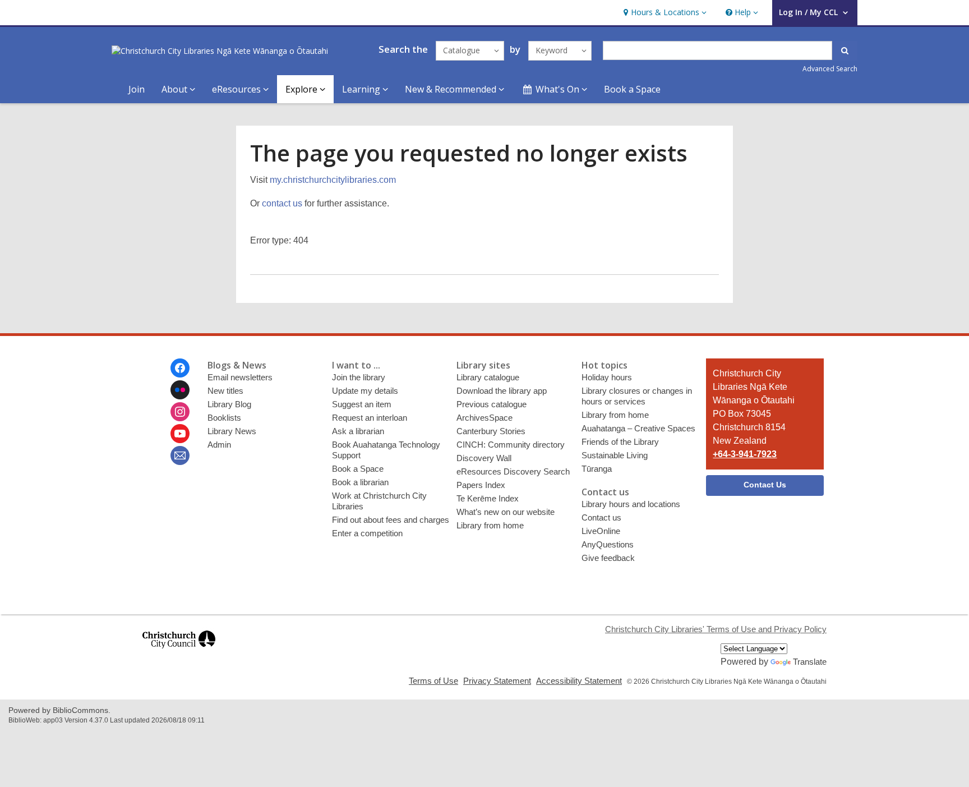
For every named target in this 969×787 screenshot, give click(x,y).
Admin (219, 444)
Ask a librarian (358, 431)
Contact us (601, 517)
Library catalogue (487, 377)
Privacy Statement (497, 680)
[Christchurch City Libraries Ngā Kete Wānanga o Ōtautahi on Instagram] (180, 411)
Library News (231, 431)
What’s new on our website (505, 512)
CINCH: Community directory (510, 444)
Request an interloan (369, 417)
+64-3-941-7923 (745, 454)
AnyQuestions (608, 544)
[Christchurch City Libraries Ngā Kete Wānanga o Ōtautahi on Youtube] (180, 433)
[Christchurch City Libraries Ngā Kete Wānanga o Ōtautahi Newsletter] (180, 455)
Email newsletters (240, 377)
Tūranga (597, 468)
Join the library (358, 377)
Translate (810, 661)
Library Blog (229, 404)
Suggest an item (361, 404)
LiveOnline (601, 531)
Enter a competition (367, 533)
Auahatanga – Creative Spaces (638, 428)
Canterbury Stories (490, 431)
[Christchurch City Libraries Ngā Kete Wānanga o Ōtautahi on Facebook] (180, 368)
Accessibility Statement (579, 680)
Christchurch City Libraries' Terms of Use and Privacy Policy (716, 629)
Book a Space (632, 89)
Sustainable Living (615, 455)
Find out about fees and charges (390, 519)
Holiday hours (607, 377)
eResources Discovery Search (513, 471)
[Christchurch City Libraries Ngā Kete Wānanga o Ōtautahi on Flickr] (180, 389)
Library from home (490, 525)
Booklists (224, 417)
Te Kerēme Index (487, 498)
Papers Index (480, 485)
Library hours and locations (631, 504)
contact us (282, 203)
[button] (663, 12)
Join (136, 89)
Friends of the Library (620, 442)
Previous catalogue (491, 404)
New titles (225, 390)
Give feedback (608, 558)
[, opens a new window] (178, 653)
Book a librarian (360, 482)
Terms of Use (433, 680)
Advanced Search (829, 68)
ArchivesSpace (484, 417)
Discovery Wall (483, 458)
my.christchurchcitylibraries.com (333, 180)
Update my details (365, 390)
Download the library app (501, 390)
